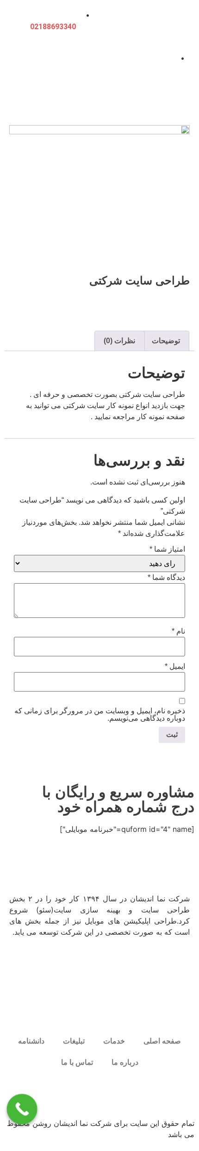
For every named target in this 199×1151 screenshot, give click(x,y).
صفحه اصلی (162, 1041)
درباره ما (125, 1062)
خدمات (114, 1041)
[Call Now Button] (22, 1109)
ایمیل (175, 666)
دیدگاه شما (166, 577)
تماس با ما (77, 1062)
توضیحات (166, 341)
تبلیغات (74, 1041)
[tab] (166, 341)
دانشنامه (31, 1041)
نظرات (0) (119, 341)
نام (178, 631)
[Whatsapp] (157, 1094)
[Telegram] (131, 1094)
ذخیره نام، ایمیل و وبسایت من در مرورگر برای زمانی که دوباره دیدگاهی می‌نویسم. (99, 714)
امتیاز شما (167, 549)
